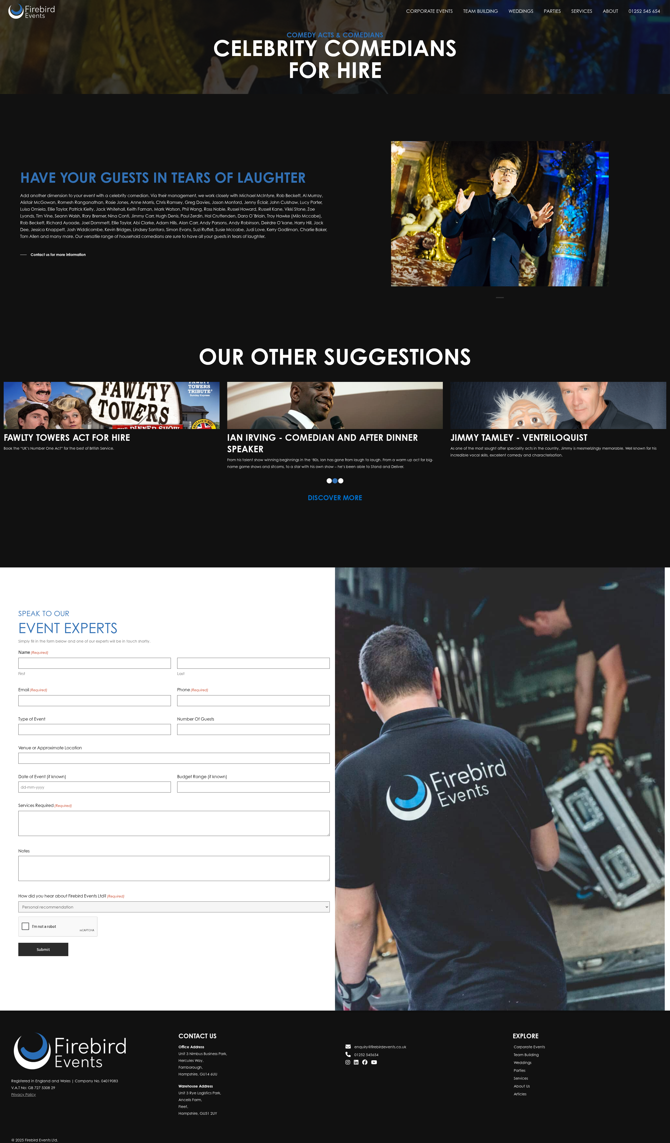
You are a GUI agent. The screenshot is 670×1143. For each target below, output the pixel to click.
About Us (521, 1086)
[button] (53, 255)
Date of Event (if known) (42, 765)
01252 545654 (365, 1054)
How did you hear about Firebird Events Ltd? (71, 884)
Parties (519, 1070)
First (21, 662)
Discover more (335, 486)
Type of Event (31, 707)
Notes (24, 839)
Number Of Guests (195, 707)
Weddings (522, 1062)
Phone (192, 678)
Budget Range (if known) (202, 765)
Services (520, 1078)
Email (32, 678)
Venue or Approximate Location (50, 736)
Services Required (45, 793)
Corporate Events (529, 1047)
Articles (519, 1094)
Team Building (526, 1054)
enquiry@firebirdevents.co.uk (379, 1047)
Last (181, 662)
